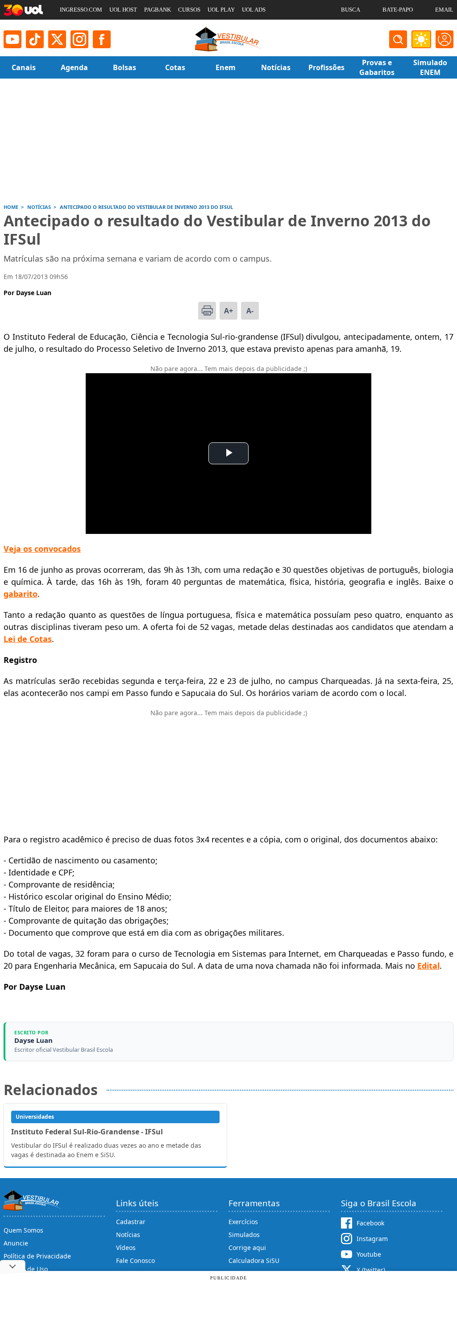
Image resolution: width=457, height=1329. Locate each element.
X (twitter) (371, 1270)
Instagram (372, 1238)
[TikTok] (35, 39)
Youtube (369, 1254)
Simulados (244, 1234)
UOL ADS (254, 9)
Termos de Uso (26, 1269)
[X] (57, 39)
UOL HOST (123, 9)
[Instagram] (79, 39)
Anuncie (16, 1243)
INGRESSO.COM (81, 9)
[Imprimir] (207, 311)
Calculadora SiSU (253, 1260)
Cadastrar (130, 1221)
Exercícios (243, 1221)
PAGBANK (157, 9)
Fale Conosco (135, 1260)
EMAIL (444, 9)
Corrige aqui (247, 1247)
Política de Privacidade (37, 1256)
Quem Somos (23, 1230)
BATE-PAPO (397, 9)
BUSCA (350, 9)
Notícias (128, 1234)
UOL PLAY (221, 9)
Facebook (370, 1223)
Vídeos (126, 1247)
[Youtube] (12, 39)
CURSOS (189, 9)
